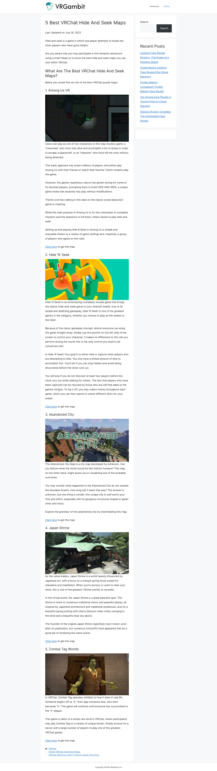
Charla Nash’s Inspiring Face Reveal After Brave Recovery (154, 72)
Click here (51, 246)
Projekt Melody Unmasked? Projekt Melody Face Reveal (152, 87)
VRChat (167, 6)
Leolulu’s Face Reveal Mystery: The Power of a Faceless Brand (154, 57)
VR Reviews (154, 6)
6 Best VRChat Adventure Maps (64, 752)
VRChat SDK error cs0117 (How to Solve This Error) (74, 755)
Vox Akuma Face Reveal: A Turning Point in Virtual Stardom (155, 101)
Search (144, 21)
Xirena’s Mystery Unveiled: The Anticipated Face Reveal (155, 116)
